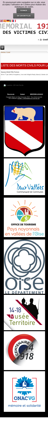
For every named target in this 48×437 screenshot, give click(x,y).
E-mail (8, 52)
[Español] (5, 21)
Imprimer (3, 52)
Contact (22, 94)
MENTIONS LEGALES (36, 94)
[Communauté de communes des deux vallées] (24, 195)
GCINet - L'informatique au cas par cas (28, 98)
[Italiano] (11, 21)
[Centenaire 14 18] (24, 370)
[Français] (14, 21)
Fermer (23, 10)
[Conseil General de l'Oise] (24, 293)
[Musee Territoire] (24, 330)
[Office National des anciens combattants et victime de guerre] (24, 412)
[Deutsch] (8, 21)
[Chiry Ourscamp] (24, 157)
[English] (1, 21)
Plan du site (10, 94)
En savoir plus (24, 16)
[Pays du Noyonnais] (24, 237)
